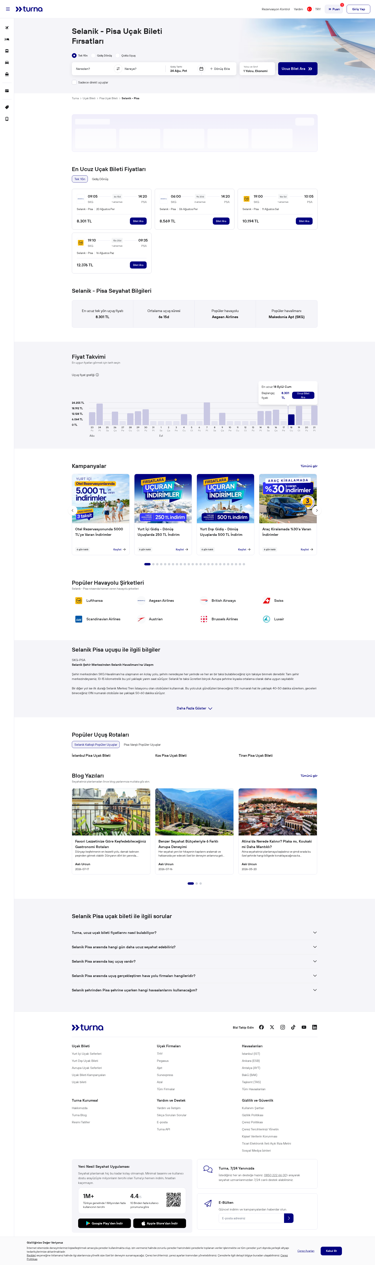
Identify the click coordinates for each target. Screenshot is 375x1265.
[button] (92, 418)
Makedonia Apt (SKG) (287, 317)
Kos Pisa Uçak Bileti (171, 755)
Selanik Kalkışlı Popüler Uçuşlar (95, 744)
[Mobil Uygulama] (7, 119)
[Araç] (7, 63)
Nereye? (130, 69)
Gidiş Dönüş (100, 179)
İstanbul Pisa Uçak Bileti (91, 755)
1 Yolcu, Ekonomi (256, 71)
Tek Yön (79, 179)
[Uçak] (7, 28)
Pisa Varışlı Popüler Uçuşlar (142, 744)
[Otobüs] (7, 51)
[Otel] (7, 40)
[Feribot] (7, 74)
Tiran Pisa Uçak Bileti (256, 755)
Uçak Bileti (89, 98)
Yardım (298, 9)
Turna (75, 98)
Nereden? (83, 69)
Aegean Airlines (225, 317)
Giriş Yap (358, 9)
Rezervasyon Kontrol (276, 9)
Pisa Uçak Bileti (108, 98)
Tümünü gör (309, 466)
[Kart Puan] (7, 91)
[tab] (80, 55)
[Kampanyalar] (7, 108)
